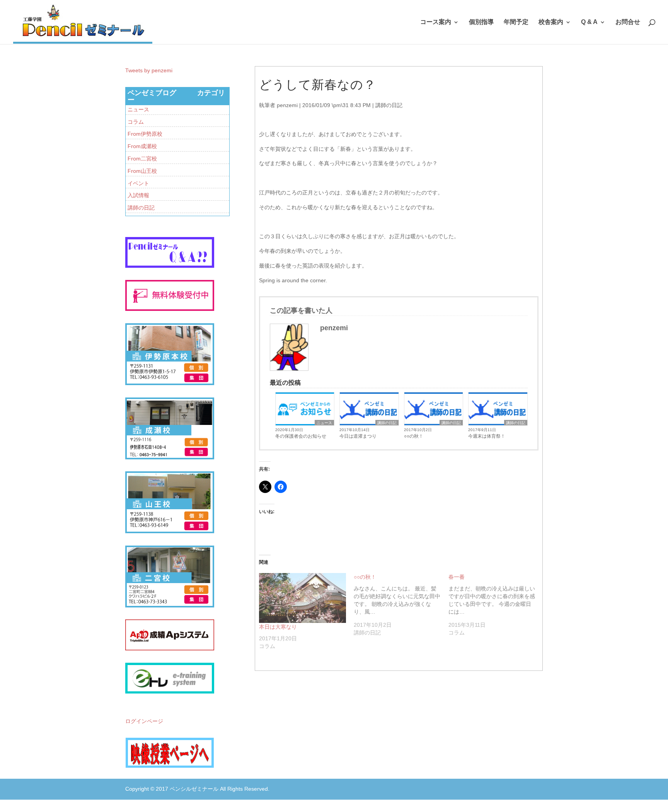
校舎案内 (550, 22)
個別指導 (481, 22)
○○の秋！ (413, 436)
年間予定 (516, 22)
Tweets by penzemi (148, 70)
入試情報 (138, 195)
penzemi (287, 105)
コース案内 (435, 22)
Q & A (589, 22)
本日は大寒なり (278, 627)
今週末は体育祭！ (486, 436)
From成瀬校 (142, 146)
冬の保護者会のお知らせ (300, 436)
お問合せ (627, 22)
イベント (138, 183)
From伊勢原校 (145, 134)
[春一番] (495, 604)
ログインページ (144, 721)
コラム (136, 122)
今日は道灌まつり (358, 436)
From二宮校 (142, 158)
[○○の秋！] (401, 604)
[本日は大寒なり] (302, 598)
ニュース (324, 423)
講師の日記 (388, 105)
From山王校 (142, 171)
